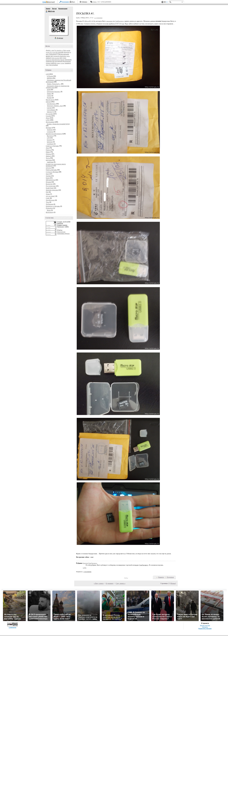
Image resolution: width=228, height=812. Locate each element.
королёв (56, 58)
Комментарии (62, 8)
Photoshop (49, 208)
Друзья (54, 8)
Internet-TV (50, 112)
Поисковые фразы (63, 233)
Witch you (47, 11)
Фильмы (48, 128)
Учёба (49, 96)
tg (70, 52)
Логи (47, 148)
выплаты (63, 56)
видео (48, 56)
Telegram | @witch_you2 (55, 106)
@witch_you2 (50, 50)
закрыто (49, 58)
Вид (165, 2)
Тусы (47, 202)
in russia (58, 50)
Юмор (48, 152)
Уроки (48, 194)
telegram (66, 52)
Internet (48, 102)
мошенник (49, 59)
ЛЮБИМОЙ (53, 54)
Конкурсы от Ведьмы (53, 206)
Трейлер (50, 130)
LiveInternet (49, 2)
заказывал (109, 21)
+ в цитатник (98, 18)
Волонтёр (49, 184)
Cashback (50, 144)
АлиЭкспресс (51, 104)
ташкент (68, 63)
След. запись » (120, 583)
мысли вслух (56, 59)
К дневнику (110, 583)
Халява (48, 176)
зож (53, 58)
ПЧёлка (60, 54)
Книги (48, 178)
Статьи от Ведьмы (52, 172)
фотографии (53, 65)
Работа (48, 150)
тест (47, 65)
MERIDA (49, 78)
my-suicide (59, 52)
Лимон (49, 94)
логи (64, 58)
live (64, 50)
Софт (48, 198)
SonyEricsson (50, 200)
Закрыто (49, 156)
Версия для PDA (205, 625)
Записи (48, 8)
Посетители (61, 232)
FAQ (47, 192)
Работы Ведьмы (51, 170)
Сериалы (50, 132)
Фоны (49, 210)
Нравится (161, 577)
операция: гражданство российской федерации (59, 60)
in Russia (50, 76)
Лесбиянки (49, 204)
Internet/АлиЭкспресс (90, 563)
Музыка (48, 182)
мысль (62, 59)
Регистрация (65, 2)
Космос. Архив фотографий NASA (58, 124)
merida (68, 50)
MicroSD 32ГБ (90, 21)
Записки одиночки (52, 190)
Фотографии (50, 122)
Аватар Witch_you (58, 25)
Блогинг (49, 140)
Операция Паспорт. (53, 91)
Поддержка (162, 2)
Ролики (49, 98)
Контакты (205, 627)
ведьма (66, 54)
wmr (47, 54)
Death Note (49, 188)
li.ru (62, 50)
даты (68, 56)
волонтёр (57, 56)
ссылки (62, 63)
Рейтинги (84, 2)
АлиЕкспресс (119, 21)
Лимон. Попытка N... (53, 84)
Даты (47, 118)
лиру (61, 58)
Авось (95, 2)
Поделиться (170, 577)
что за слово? (50, 196)
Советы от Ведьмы (52, 146)
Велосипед (49, 212)
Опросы (48, 154)
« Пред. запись (99, 583)
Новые (173, 583)
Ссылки (48, 116)
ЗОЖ (48, 89)
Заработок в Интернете (54, 134)
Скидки (49, 108)
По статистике (51, 186)
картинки (49, 160)
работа (53, 63)
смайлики (50, 162)
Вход (73, 2)
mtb (54, 52)
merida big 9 (49, 52)
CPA (48, 138)
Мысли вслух (50, 100)
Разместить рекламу (205, 628)
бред (47, 174)
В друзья (60, 38)
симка (58, 63)
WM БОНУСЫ (50, 180)
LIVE (47, 74)
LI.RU (48, 120)
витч (52, 56)
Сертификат (51, 110)
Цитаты (48, 168)
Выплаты (50, 136)
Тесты (48, 158)
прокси (48, 63)
